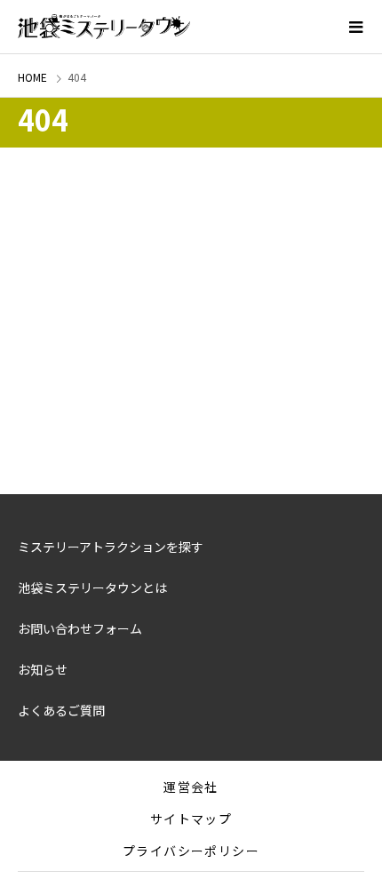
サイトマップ (191, 818)
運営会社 (191, 786)
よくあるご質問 (61, 710)
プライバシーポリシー (191, 850)
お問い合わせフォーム (80, 628)
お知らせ (43, 669)
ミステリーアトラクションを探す (110, 546)
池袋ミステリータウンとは (92, 587)
